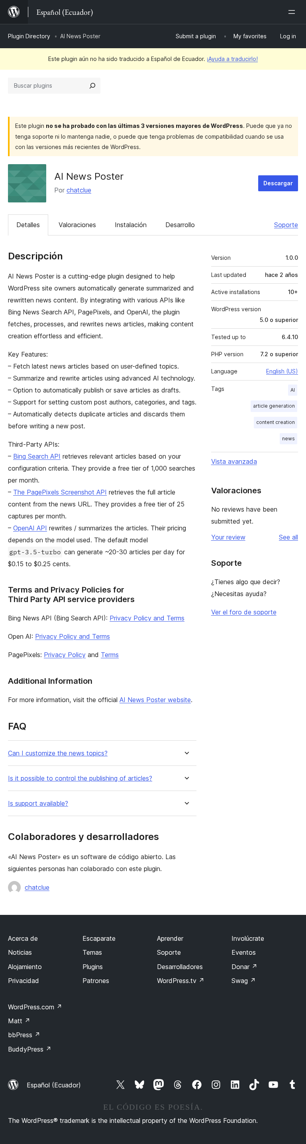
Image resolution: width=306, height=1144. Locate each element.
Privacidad (23, 981)
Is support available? (38, 803)
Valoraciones (77, 225)
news (288, 439)
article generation (274, 406)
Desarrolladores (180, 967)
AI (292, 390)
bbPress (24, 1035)
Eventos (243, 952)
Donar (244, 967)
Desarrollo (180, 225)
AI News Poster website (155, 700)
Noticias (20, 952)
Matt (19, 1021)
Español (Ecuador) (54, 1085)
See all (288, 537)
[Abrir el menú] (293, 12)
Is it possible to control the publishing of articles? (80, 778)
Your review (228, 537)
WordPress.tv (180, 981)
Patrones (95, 981)
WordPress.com (35, 1007)
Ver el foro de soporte (244, 612)
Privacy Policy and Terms (147, 618)
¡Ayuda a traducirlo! (232, 58)
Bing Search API (37, 456)
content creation (275, 422)
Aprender (170, 938)
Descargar (278, 183)
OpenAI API (30, 528)
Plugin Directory (29, 36)
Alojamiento (25, 967)
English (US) (282, 371)
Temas (92, 952)
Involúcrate (247, 938)
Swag (243, 981)
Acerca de (23, 938)
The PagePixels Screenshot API (60, 492)
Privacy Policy (65, 655)
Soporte (286, 225)
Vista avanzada (234, 461)
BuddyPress (29, 1049)
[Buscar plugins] (92, 86)
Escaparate (99, 938)
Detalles (28, 225)
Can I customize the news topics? (58, 753)
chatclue (79, 190)
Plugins (92, 967)
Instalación (131, 225)
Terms (110, 655)
